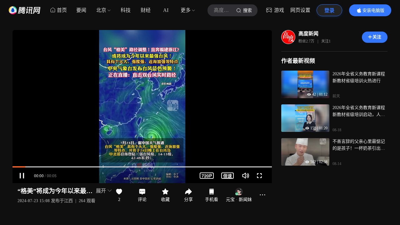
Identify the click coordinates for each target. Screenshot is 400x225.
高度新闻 (308, 33)
